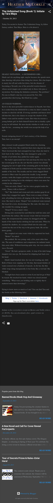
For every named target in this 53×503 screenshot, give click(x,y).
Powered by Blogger (28, 493)
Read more (45, 418)
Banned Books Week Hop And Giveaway (22, 397)
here (37, 301)
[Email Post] (8, 324)
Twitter (14, 298)
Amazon (33, 298)
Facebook (23, 298)
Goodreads (43, 298)
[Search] (49, 5)
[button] (49, 12)
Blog (7, 298)
